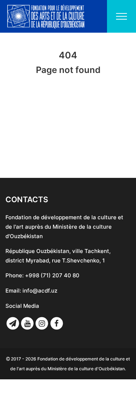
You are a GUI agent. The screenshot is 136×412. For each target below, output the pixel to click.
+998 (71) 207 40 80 (52, 275)
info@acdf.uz (39, 290)
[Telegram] (12, 323)
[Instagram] (42, 323)
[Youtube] (27, 323)
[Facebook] (56, 323)
